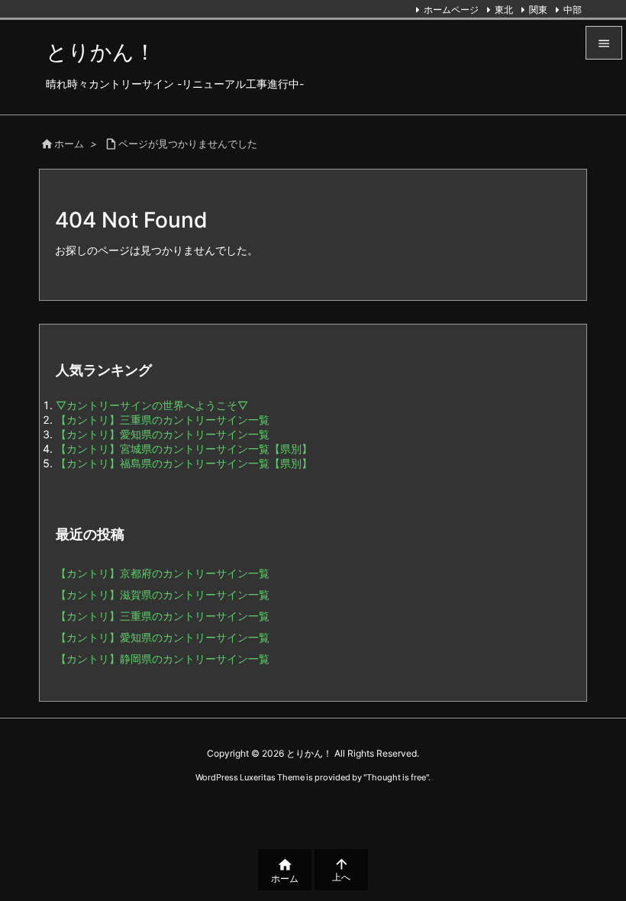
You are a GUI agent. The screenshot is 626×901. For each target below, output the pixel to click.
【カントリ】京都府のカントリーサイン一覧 (162, 573)
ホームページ (451, 9)
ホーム (69, 143)
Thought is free (396, 777)
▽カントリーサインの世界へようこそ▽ (152, 405)
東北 (504, 9)
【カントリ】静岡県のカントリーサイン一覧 (162, 658)
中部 (572, 9)
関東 (538, 9)
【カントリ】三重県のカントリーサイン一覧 (162, 419)
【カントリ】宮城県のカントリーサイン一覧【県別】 (184, 448)
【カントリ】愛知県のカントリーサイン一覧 (162, 434)
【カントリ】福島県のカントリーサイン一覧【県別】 (184, 463)
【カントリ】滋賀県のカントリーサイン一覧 (162, 594)
